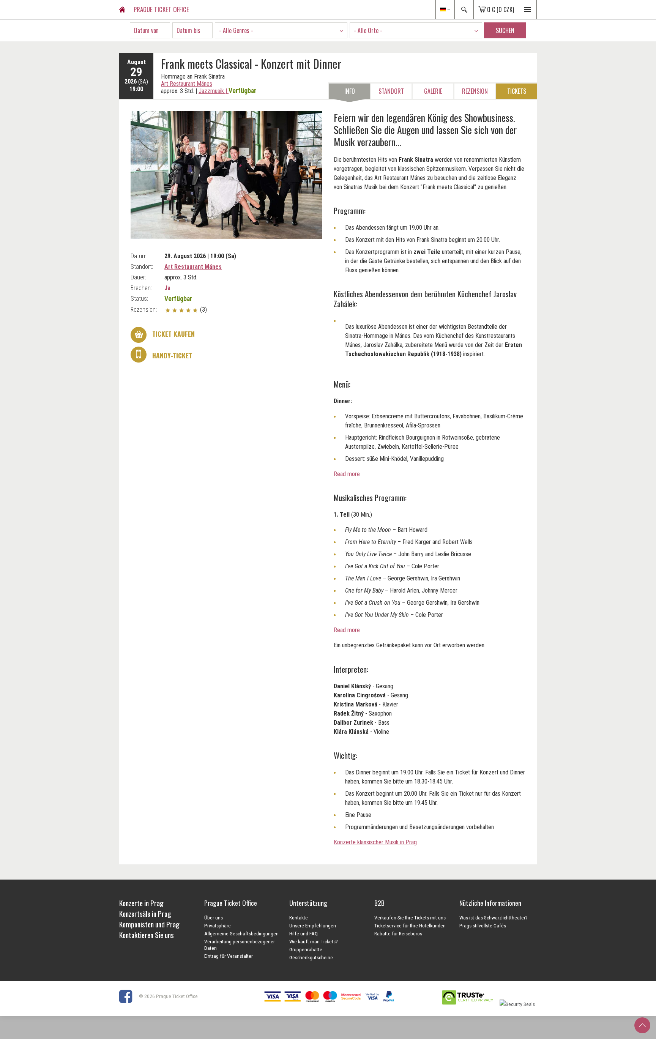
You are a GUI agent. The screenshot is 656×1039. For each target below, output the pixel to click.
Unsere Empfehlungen (312, 925)
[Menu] (527, 9)
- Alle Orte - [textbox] (368, 30)
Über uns (213, 917)
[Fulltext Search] (463, 9)
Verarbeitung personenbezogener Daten (239, 944)
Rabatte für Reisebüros (398, 933)
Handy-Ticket (171, 355)
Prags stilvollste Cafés (482, 925)
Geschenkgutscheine (311, 957)
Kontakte (298, 917)
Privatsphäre (217, 925)
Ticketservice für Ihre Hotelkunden (410, 925)
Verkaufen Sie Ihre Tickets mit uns (410, 917)
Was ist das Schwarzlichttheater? (493, 917)
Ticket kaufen (172, 334)
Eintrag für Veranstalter (228, 956)
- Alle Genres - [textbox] (236, 30)
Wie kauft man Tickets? (313, 941)
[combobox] (281, 30)
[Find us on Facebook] (128, 996)
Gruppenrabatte (305, 949)
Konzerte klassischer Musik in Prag (375, 842)
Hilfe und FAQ (303, 933)
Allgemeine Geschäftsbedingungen (241, 933)
